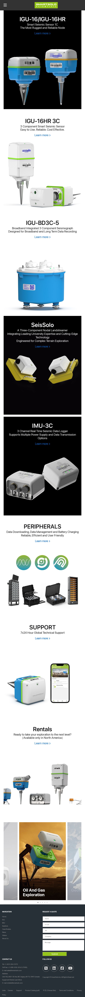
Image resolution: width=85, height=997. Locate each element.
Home (4, 917)
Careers (10, 990)
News (4, 932)
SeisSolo (5, 926)
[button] (40, 902)
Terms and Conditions (66, 990)
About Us (5, 938)
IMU (3, 923)
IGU (3, 920)
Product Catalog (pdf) (32, 990)
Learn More (18, 980)
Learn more (42, 33)
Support (19, 990)
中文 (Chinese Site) (49, 990)
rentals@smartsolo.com (15, 983)
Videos (4, 935)
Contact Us (7, 959)
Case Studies (6, 929)
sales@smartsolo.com (14, 970)
